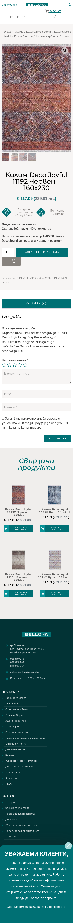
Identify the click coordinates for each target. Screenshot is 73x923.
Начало (6, 31)
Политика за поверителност (22, 831)
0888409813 (9, 4)
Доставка (11, 819)
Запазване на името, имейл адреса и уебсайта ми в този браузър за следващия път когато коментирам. (35, 423)
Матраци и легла (15, 743)
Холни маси (12, 772)
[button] (64, 50)
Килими (18, 31)
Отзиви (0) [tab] (36, 303)
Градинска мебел (16, 697)
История (10, 802)
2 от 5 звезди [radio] (9, 365)
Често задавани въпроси (20, 813)
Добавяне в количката (42, 252)
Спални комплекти (17, 732)
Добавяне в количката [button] (21, 528)
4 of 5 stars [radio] (20, 365)
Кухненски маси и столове (21, 760)
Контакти (11, 836)
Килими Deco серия (38, 31)
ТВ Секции (11, 703)
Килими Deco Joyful (39, 278)
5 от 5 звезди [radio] (25, 365)
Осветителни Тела (16, 709)
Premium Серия (14, 715)
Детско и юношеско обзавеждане (25, 738)
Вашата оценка (15, 360)
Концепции (12, 778)
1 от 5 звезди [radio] (4, 365)
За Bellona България (17, 807)
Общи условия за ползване (21, 825)
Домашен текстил (16, 749)
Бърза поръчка (11, 261)
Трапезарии (12, 726)
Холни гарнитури (15, 720)
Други (9, 783)
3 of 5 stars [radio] (14, 365)
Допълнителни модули (19, 766)
